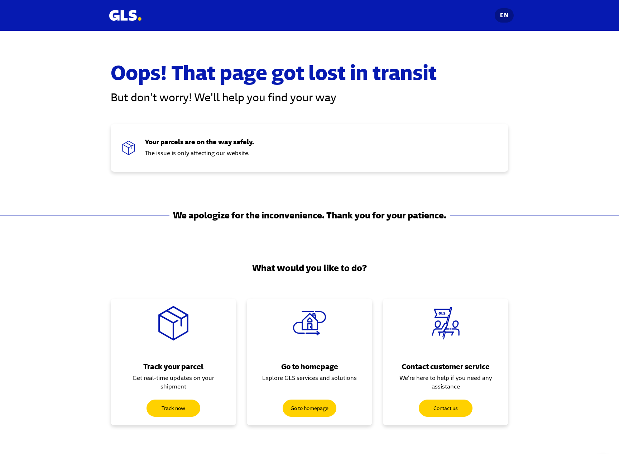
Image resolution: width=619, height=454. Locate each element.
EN (504, 15)
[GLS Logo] (125, 15)
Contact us (445, 408)
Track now (173, 408)
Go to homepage (309, 408)
